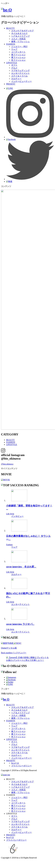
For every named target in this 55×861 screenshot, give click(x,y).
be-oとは (15, 763)
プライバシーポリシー (21, 766)
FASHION (10, 44)
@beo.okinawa (7, 464)
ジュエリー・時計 (19, 46)
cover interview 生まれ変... (21, 566)
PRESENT (10, 84)
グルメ (14, 68)
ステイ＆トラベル (19, 76)
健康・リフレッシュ (20, 41)
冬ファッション (18, 60)
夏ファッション (18, 57)
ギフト (14, 65)
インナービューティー (21, 81)
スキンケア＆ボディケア (22, 31)
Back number (13, 653)
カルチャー (16, 79)
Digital (9, 648)
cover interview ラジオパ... (20, 624)
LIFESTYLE (11, 63)
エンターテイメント (20, 73)
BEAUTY (10, 28)
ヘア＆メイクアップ (20, 36)
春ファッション (18, 55)
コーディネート (18, 52)
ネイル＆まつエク (19, 33)
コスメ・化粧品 (18, 39)
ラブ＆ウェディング (20, 70)
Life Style (10, 514)
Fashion (9, 545)
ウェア (14, 49)
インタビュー (17, 516)
